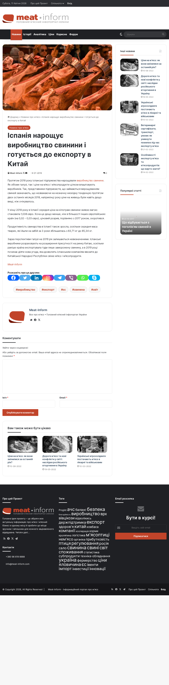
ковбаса (93, 527)
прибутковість (97, 539)
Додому (14, 117)
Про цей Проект (39, 3)
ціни (102, 560)
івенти (92, 564)
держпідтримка (72, 522)
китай (80, 526)
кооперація (82, 531)
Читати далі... (23, 532)
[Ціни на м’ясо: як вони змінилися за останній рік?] (22, 444)
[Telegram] (59, 278)
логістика (78, 535)
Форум (73, 34)
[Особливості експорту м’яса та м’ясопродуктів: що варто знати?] (129, 159)
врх (104, 513)
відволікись (83, 518)
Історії (27, 34)
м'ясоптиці (98, 534)
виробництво (26, 289)
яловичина (70, 564)
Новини (16, 34)
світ (95, 289)
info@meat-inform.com (17, 564)
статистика (91, 552)
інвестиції (80, 569)
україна (68, 560)
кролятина (65, 535)
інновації (97, 568)
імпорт (65, 568)
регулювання (85, 543)
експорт (48, 289)
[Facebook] (13, 278)
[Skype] (94, 278)
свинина (79, 289)
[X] (39, 320)
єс (64, 289)
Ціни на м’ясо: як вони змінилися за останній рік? (20, 459)
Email (63, 397)
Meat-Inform (16, 173)
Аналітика (40, 34)
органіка (79, 539)
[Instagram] (48, 278)
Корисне (61, 34)
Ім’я (5, 397)
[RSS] (4, 539)
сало (63, 548)
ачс (71, 509)
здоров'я (66, 527)
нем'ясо (66, 539)
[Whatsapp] (82, 278)
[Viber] (71, 278)
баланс (80, 510)
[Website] (31, 320)
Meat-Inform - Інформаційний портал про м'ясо (73, 589)
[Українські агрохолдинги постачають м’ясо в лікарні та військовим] (92, 444)
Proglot (63, 510)
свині (93, 547)
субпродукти (69, 556)
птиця (65, 543)
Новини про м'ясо (30, 117)
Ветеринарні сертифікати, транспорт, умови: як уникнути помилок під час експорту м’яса (150, 135)
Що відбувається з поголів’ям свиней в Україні (136, 226)
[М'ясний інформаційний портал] (35, 18)
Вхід (69, 3)
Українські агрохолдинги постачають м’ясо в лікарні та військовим (91, 459)
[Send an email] (26, 173)
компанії (67, 530)
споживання (71, 551)
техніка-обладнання (95, 556)
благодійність (65, 515)
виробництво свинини (90, 180)
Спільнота (56, 3)
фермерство (87, 560)
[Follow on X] (24, 173)
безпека (96, 509)
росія (104, 543)
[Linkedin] (36, 278)
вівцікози (67, 518)
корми (93, 531)
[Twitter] (25, 278)
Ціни (51, 34)
